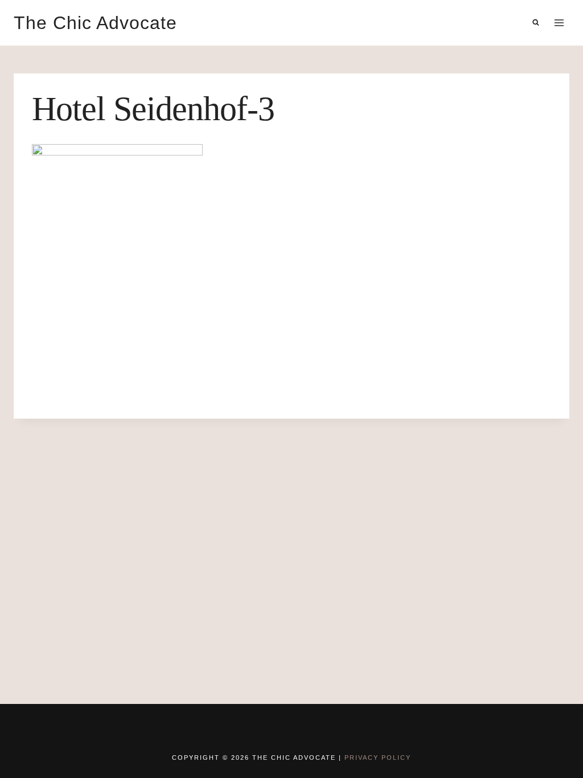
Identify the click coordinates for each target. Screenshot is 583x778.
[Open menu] (558, 22)
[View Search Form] (536, 23)
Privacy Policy (377, 757)
